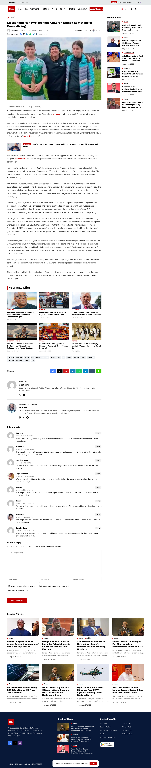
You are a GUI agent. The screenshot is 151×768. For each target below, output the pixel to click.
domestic (27, 136)
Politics (10, 309)
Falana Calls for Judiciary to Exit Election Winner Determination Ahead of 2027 (127, 644)
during (27, 357)
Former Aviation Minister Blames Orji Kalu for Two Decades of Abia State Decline (81, 740)
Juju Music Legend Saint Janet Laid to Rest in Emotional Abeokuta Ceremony (132, 58)
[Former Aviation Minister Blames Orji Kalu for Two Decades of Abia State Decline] (63, 738)
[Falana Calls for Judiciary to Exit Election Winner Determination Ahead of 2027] (63, 727)
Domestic (19, 357)
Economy (75, 309)
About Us (12, 2)
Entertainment (13, 341)
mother (69, 357)
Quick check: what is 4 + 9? (17, 591)
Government (20, 158)
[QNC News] (11, 9)
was (33, 360)
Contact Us (23, 2)
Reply (98, 433)
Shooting (91, 357)
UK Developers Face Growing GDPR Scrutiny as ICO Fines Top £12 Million (22, 690)
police (83, 357)
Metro (74, 341)
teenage (19, 360)
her (47, 357)
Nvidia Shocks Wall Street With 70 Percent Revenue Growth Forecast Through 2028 (132, 73)
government (35, 357)
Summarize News (16, 107)
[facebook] (135, 2)
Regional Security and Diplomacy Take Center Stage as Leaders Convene (132, 27)
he (43, 357)
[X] (138, 2)
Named (76, 357)
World (42, 309)
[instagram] (141, 2)
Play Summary (35, 107)
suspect (11, 360)
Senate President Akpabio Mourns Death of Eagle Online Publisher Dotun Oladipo (127, 690)
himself (53, 357)
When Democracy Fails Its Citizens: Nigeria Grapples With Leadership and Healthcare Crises (55, 691)
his (59, 357)
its (63, 357)
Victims (26, 360)
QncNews (14, 30)
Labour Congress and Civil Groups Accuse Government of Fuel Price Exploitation (131, 43)
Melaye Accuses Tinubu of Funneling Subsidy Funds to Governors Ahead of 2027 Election (132, 104)
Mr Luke (98, 30)
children (57, 114)
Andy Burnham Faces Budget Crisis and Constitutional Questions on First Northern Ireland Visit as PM (81, 751)
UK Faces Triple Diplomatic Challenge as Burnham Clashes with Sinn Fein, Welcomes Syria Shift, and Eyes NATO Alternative (132, 89)
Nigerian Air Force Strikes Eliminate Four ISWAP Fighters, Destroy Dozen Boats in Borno (90, 691)
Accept (93, 763)
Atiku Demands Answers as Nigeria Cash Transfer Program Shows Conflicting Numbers (91, 645)
